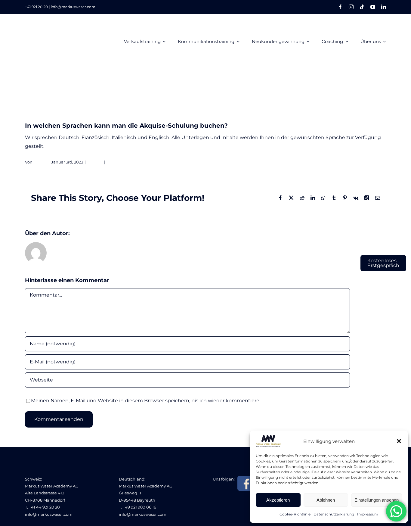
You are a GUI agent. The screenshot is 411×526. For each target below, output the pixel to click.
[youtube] (372, 7)
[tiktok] (362, 7)
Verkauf (94, 162)
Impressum (367, 514)
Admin (40, 162)
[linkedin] (383, 7)
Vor (377, 98)
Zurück (359, 98)
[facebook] (340, 7)
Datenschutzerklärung (334, 514)
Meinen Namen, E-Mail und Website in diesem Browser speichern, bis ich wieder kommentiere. (145, 400)
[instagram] (351, 7)
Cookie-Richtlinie (295, 514)
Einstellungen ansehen (376, 500)
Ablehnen (326, 500)
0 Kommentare (122, 162)
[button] (399, 441)
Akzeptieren (278, 500)
